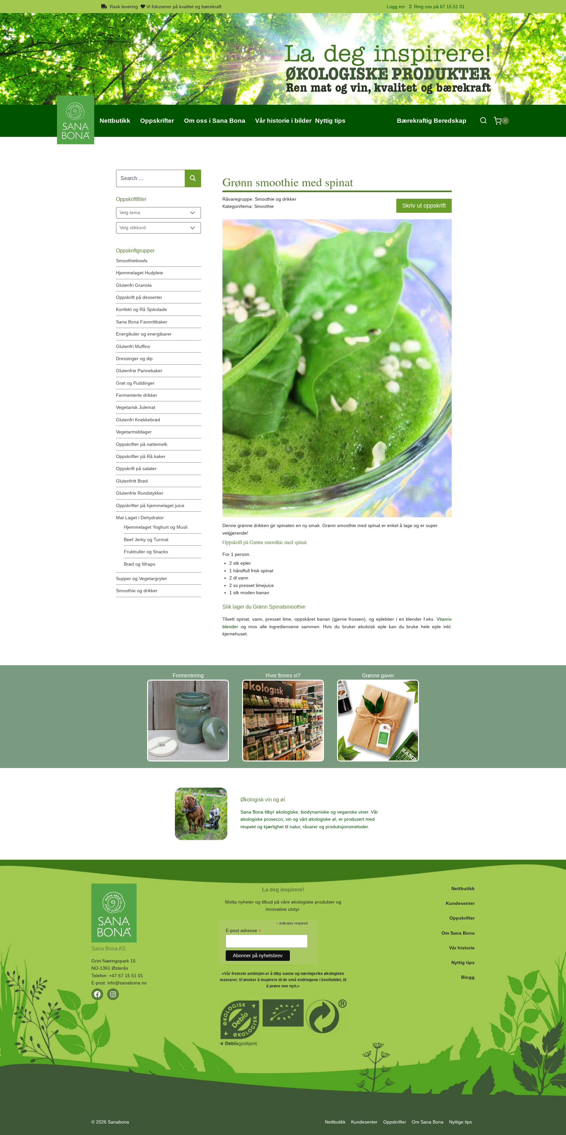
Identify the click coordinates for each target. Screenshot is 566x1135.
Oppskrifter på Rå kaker (140, 456)
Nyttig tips (463, 962)
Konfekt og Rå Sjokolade (141, 309)
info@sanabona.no (127, 982)
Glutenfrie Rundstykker (139, 493)
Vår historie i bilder (283, 120)
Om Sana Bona (458, 933)
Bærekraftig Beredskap (431, 120)
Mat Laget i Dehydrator (140, 517)
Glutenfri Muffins (133, 346)
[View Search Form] (483, 120)
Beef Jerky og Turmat (146, 539)
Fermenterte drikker (136, 395)
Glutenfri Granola (134, 285)
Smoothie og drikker (137, 590)
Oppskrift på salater (136, 468)
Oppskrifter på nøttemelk (141, 444)
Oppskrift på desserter (139, 297)
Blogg (468, 977)
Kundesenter (460, 903)
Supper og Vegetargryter (141, 578)
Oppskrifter (462, 918)
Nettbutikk (463, 888)
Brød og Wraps (139, 564)
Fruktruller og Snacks (146, 551)
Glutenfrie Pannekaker (139, 370)
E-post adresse (243, 930)
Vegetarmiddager (134, 431)
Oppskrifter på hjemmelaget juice (150, 505)
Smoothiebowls (131, 260)
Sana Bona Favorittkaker (141, 321)
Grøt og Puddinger (135, 383)
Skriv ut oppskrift (424, 205)
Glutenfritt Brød (132, 481)
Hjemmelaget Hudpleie (139, 272)
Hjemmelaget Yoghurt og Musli (155, 527)
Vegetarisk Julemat (135, 407)
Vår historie (462, 947)
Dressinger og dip (134, 358)
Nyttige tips (460, 1122)
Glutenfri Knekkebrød (138, 419)
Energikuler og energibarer (144, 334)
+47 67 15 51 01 (126, 975)
